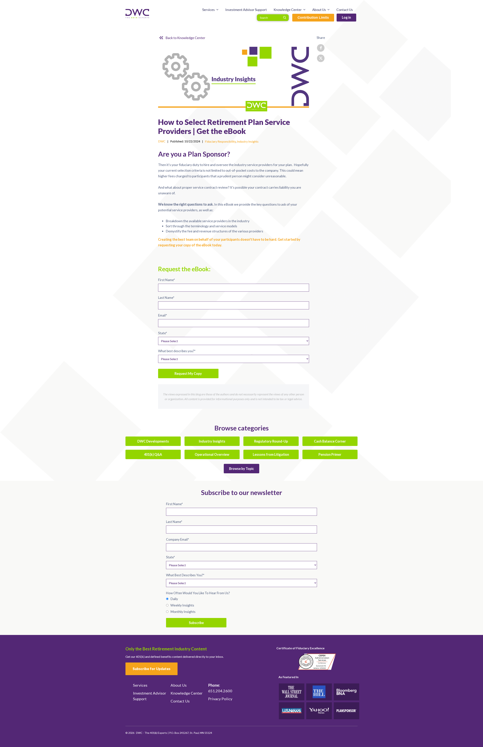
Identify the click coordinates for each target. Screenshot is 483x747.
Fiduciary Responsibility (220, 141)
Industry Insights (247, 141)
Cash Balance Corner (330, 441)
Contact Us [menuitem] (344, 10)
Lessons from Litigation (271, 454)
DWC (161, 141)
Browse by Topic (241, 468)
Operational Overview (212, 454)
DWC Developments (153, 441)
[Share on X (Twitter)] (321, 58)
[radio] (241, 599)
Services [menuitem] (208, 10)
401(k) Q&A (153, 454)
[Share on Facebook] (321, 48)
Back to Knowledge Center (185, 38)
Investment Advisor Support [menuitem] (246, 10)
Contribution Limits (313, 17)
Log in (346, 17)
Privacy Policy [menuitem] (220, 698)
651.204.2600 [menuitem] (220, 688)
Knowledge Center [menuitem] (288, 10)
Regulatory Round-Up (271, 441)
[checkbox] (241, 605)
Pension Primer (329, 454)
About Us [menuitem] (319, 10)
